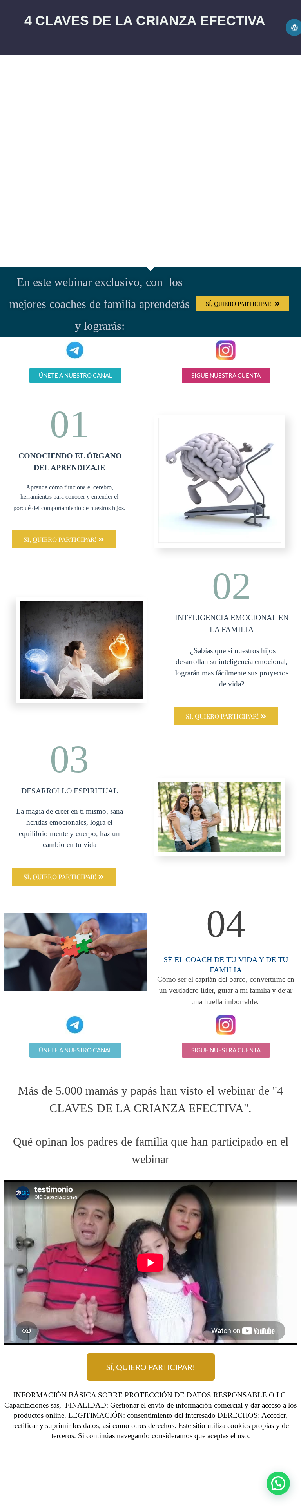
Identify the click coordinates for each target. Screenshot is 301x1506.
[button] (278, 1483)
